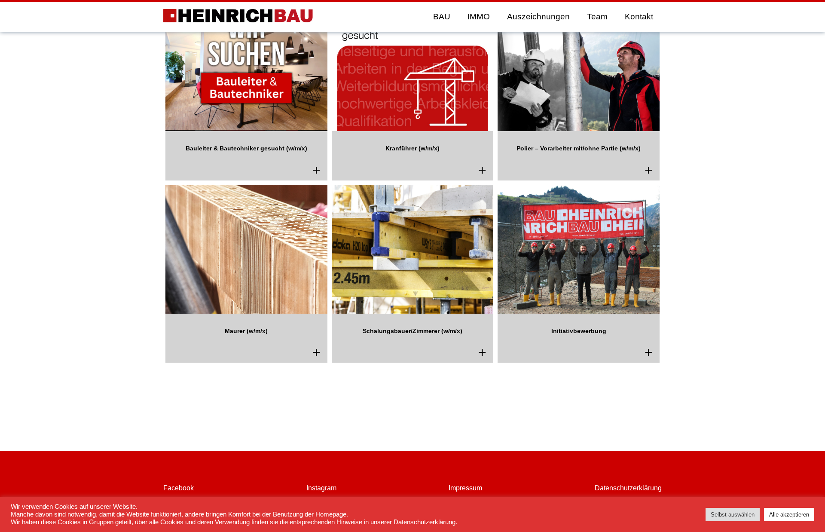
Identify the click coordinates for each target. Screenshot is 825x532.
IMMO (479, 16)
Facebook (178, 488)
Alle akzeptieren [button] (789, 514)
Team (597, 16)
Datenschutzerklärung (628, 488)
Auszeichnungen (538, 16)
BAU (441, 16)
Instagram (321, 488)
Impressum (465, 488)
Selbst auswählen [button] (733, 514)
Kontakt (639, 16)
